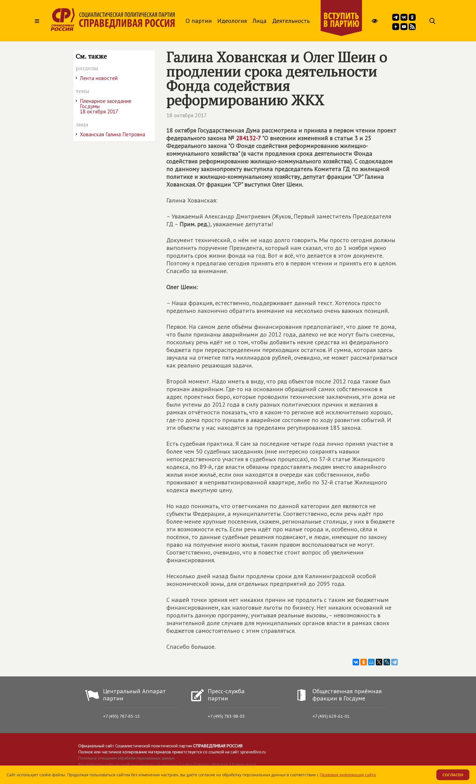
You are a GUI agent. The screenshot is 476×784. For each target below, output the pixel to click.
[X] (379, 662)
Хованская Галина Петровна (112, 134)
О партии (199, 21)
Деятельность (291, 21)
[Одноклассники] (363, 662)
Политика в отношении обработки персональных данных (126, 758)
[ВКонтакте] (356, 662)
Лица (259, 21)
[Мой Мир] (371, 662)
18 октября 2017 (186, 115)
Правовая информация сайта (348, 774)
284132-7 (248, 138)
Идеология (232, 21)
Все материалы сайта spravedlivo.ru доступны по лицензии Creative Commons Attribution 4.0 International (167, 764)
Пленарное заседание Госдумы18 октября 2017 (105, 106)
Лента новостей (99, 78)
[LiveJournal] (386, 662)
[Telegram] (394, 662)
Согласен (452, 774)
